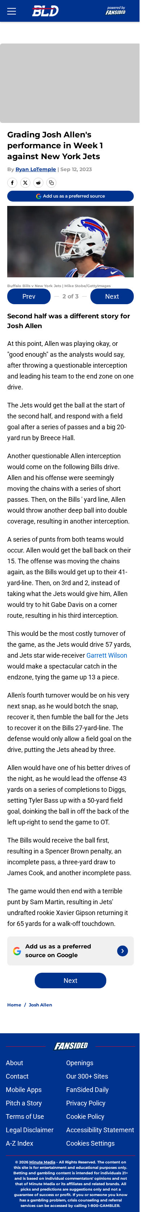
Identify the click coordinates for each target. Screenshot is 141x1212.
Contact (17, 1076)
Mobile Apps (24, 1089)
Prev (28, 296)
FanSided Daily (87, 1089)
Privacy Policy (86, 1103)
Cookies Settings (90, 1143)
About (14, 1063)
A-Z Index (19, 1143)
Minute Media (42, 1162)
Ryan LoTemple (36, 169)
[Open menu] (11, 11)
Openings (79, 1063)
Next (112, 296)
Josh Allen (40, 1005)
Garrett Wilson (106, 655)
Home (14, 1005)
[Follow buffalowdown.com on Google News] (122, 951)
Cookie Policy (85, 1116)
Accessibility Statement (100, 1130)
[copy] (51, 183)
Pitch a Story (24, 1103)
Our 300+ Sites (87, 1076)
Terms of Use (25, 1116)
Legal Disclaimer (30, 1130)
